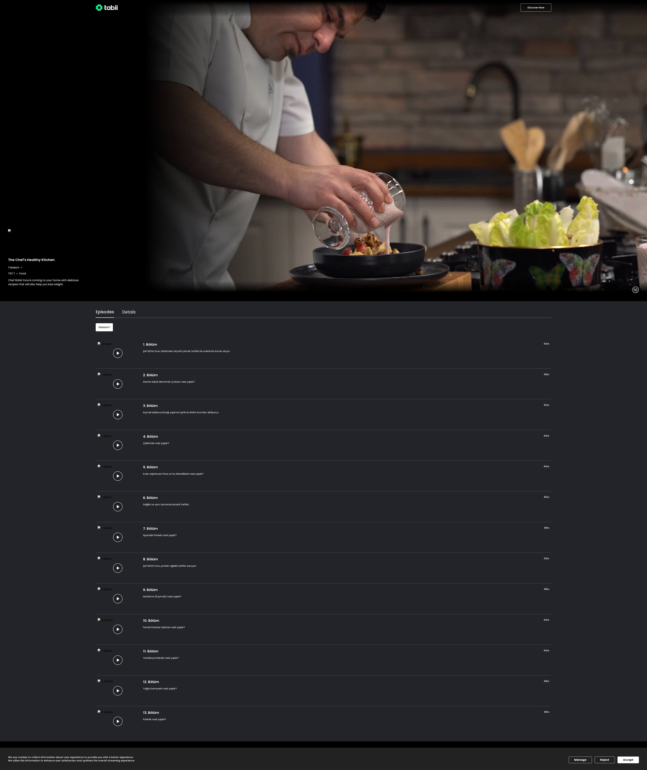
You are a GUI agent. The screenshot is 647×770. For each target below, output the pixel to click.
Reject (604, 760)
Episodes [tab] (105, 312)
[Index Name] (118, 353)
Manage (580, 760)
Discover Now (536, 7)
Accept (628, 760)
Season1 (104, 327)
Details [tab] (129, 312)
